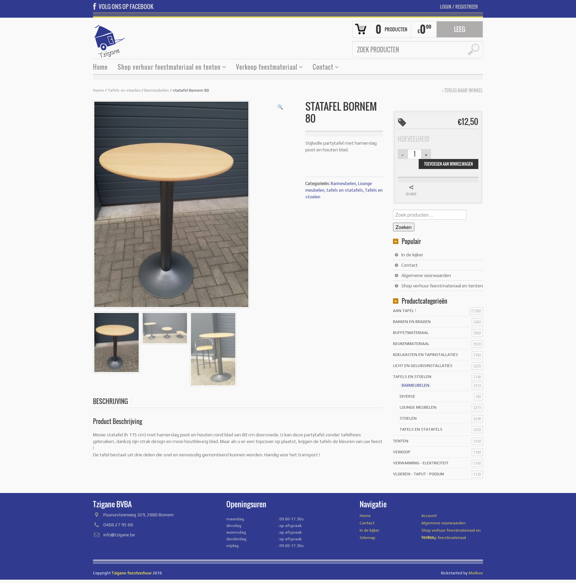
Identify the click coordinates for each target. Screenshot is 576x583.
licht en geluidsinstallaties (422, 365)
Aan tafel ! (404, 310)
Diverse (407, 396)
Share (411, 194)
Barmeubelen (156, 90)
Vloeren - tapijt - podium (418, 474)
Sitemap (367, 537)
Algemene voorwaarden (426, 275)
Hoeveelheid (413, 139)
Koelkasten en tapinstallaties (425, 354)
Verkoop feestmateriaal (264, 68)
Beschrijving (110, 401)
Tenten (400, 441)
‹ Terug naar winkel (462, 90)
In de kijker (412, 254)
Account (429, 515)
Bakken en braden (412, 321)
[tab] (114, 401)
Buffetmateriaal (411, 332)
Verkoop (401, 452)
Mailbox (476, 573)
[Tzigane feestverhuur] (109, 40)
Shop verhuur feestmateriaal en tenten (167, 68)
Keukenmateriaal (411, 343)
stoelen (408, 418)
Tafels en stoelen (124, 90)
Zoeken (404, 227)
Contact (320, 68)
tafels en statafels (344, 190)
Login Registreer (459, 6)
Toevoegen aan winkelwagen (448, 164)
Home (100, 67)
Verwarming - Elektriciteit (421, 463)
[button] (280, 107)
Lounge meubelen (418, 407)
